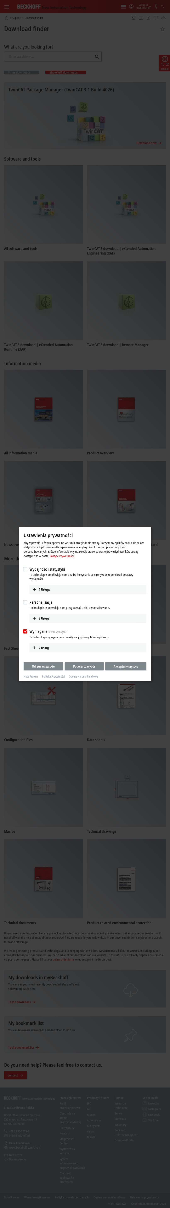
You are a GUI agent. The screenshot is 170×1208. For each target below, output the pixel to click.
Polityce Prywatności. (62, 556)
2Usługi (44, 647)
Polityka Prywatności (53, 676)
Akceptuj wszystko (126, 666)
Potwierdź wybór (84, 666)
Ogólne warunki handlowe (83, 676)
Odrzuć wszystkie (43, 666)
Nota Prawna (31, 676)
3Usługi (44, 618)
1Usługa (44, 589)
